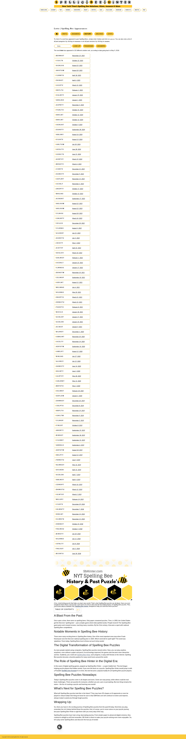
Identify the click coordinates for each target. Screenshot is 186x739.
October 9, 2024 (77, 125)
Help (144, 10)
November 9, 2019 (78, 415)
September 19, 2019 (78, 430)
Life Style (93, 10)
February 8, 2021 (77, 307)
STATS (110, 34)
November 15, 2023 (78, 179)
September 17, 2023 (78, 199)
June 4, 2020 (76, 371)
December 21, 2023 (78, 169)
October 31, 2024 (77, 110)
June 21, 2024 (76, 154)
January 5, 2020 (77, 396)
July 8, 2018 (76, 544)
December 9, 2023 (78, 174)
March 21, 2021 (77, 297)
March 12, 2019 (77, 489)
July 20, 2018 (76, 534)
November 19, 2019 (78, 411)
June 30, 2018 (76, 553)
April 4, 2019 (76, 480)
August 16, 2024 (77, 134)
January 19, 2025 (77, 95)
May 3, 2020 (76, 386)
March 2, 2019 (76, 494)
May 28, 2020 (76, 376)
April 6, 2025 (76, 80)
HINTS (64, 34)
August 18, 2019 (77, 450)
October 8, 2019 (77, 425)
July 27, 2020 (76, 356)
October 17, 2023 (77, 189)
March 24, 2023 (77, 218)
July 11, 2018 (76, 539)
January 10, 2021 (77, 322)
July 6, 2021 (76, 287)
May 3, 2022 (76, 243)
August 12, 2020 (77, 351)
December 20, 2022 (78, 223)
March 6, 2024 (76, 164)
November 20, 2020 (78, 337)
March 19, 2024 (77, 159)
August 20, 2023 (77, 213)
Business (68, 10)
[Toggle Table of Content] (77, 609)
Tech (61, 10)
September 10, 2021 (78, 277)
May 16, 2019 (76, 465)
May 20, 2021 (76, 292)
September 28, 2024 (78, 129)
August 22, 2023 (77, 203)
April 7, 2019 (76, 475)
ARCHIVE (99, 34)
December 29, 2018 (78, 504)
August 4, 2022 (77, 228)
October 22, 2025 (77, 60)
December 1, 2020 (78, 332)
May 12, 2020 (76, 381)
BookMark (118, 10)
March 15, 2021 (77, 302)
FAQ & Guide (109, 10)
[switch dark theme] (59, 727)
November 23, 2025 (78, 56)
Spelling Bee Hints (83, 655)
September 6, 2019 (78, 445)
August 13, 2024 (77, 139)
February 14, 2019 (78, 499)
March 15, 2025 (77, 85)
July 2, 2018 (76, 549)
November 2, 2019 (78, 420)
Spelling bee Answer (69, 671)
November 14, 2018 (78, 514)
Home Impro (77, 10)
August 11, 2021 (77, 282)
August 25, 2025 (77, 65)
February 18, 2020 (78, 391)
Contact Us (128, 10)
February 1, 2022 (77, 258)
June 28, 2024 (76, 149)
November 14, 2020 (78, 341)
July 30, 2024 (76, 144)
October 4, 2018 (77, 529)
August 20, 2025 (77, 70)
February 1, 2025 (77, 90)
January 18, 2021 (77, 312)
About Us (137, 10)
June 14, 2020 (76, 366)
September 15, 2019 (78, 440)
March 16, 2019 (77, 484)
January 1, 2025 (77, 100)
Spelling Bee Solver (81, 606)
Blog (101, 10)
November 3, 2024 (78, 105)
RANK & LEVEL (44, 10)
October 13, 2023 (77, 194)
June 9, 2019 (76, 460)
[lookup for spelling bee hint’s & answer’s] (56, 34)
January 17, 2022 (77, 268)
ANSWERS (76, 34)
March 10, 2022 (77, 253)
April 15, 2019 (76, 470)
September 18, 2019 (78, 435)
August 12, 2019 (77, 455)
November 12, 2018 (78, 519)
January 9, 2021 (77, 327)
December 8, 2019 (78, 406)
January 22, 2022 (77, 263)
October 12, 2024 (77, 115)
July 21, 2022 (76, 233)
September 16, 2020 (78, 346)
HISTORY (87, 34)
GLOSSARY (53, 10)
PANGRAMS (88, 46)
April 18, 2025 (76, 75)
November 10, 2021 (78, 272)
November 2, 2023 (78, 184)
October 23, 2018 (77, 524)
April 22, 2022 (76, 248)
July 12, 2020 (76, 361)
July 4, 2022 (76, 238)
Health (85, 10)
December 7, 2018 (78, 509)
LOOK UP (76, 46)
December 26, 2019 (78, 401)
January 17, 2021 (77, 317)
